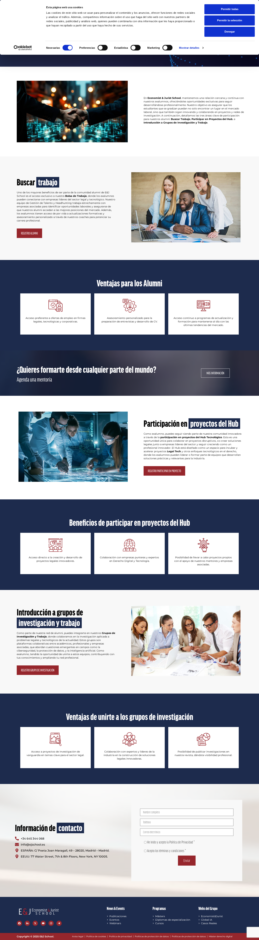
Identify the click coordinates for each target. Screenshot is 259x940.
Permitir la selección (229, 20)
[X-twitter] (35, 923)
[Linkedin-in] (27, 923)
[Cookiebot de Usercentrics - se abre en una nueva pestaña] (22, 47)
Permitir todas (229, 9)
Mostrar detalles (189, 47)
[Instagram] (51, 923)
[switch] (103, 47)
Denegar (229, 31)
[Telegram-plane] (59, 923)
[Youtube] (43, 923)
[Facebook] (19, 923)
